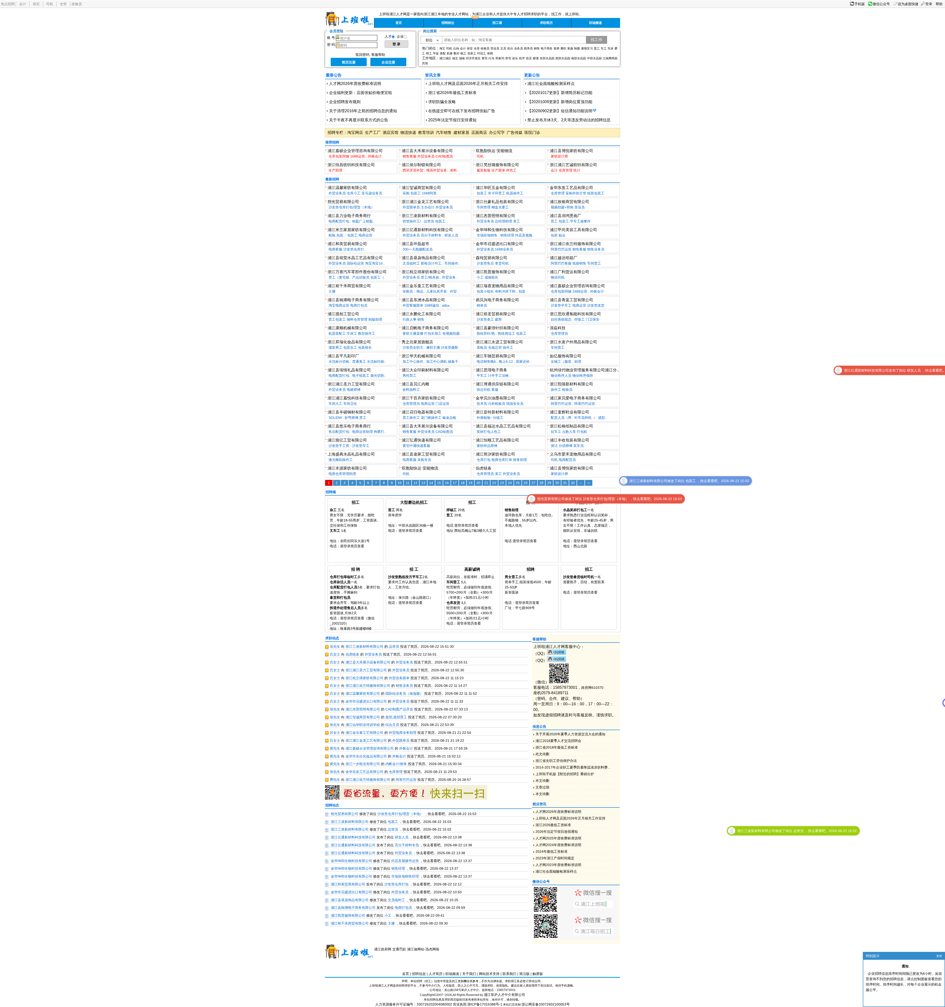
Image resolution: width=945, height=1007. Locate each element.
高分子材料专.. (432, 235)
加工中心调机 (436, 361)
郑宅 (508, 58)
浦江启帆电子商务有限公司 (425, 328)
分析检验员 (496, 404)
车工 (604, 48)
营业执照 (460, 1004)
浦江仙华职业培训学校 (363, 725)
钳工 (429, 53)
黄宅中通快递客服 (416, 446)
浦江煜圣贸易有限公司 (495, 314)
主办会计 (428, 207)
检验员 (567, 390)
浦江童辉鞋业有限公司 (569, 412)
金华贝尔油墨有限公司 (495, 398)
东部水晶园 (547, 58)
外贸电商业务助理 (402, 733)
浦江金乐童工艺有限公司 (423, 286)
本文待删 (542, 781)
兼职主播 (433, 347)
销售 (537, 48)
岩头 (515, 58)
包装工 (471, 53)
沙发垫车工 (360, 446)
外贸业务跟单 (399, 678)
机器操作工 (514, 193)
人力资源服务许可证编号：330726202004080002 (413, 1004)
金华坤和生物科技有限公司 (499, 230)
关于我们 (469, 974)
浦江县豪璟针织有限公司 (497, 328)
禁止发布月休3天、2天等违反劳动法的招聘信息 (569, 120)
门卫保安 (592, 319)
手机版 (859, 4)
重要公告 (334, 75)
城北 (455, 58)
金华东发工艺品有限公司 (571, 188)
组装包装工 (595, 193)
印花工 (481, 53)
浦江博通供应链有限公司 (497, 384)
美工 (516, 221)
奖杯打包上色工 (489, 432)
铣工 (463, 53)
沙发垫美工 (485, 319)
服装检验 (483, 170)
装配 (443, 53)
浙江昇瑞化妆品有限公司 (349, 342)
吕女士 (335, 654)
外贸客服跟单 (413, 305)
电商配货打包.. (340, 221)
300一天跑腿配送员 (418, 249)
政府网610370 (592, 688)
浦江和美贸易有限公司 (347, 244)
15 (439, 483)
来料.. (454, 170)
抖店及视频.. (524, 235)
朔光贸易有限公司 (343, 202)
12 (415, 483)
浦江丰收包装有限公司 (569, 440)
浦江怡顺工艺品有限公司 (497, 440)
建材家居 (461, 132)
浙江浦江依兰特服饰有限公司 (575, 244)
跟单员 (528, 48)
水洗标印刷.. (376, 361)
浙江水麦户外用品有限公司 (573, 342)
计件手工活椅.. (499, 376)
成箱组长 (491, 277)
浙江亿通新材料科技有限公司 (427, 230)
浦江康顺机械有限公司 (347, 328)
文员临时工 (411, 263)
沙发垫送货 (595, 305)
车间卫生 (350, 404)
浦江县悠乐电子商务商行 (349, 426)
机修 (450, 53)
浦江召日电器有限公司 (421, 412)
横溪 (536, 58)
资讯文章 (433, 75)
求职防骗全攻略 (442, 102)
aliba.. (446, 305)
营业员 (494, 48)
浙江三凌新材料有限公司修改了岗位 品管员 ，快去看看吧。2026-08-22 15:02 (623, 831)
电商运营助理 (362, 432)
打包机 (582, 432)
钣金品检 (449, 418)
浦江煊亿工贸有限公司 (347, 440)
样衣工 (511, 170)
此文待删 (542, 754)
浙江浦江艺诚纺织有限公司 (573, 165)
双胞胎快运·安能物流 (494, 151)
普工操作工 (411, 418)
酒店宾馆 (390, 132)
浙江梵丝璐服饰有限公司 (497, 165)
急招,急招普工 (396, 717)
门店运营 (442, 404)
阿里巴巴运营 (561, 249)
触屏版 (538, 974)
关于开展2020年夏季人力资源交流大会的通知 (570, 734)
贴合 (562, 235)
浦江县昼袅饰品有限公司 (423, 258)
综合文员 (392, 725)
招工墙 (497, 23)
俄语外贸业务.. (437, 170)
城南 (462, 58)
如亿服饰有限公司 (565, 356)
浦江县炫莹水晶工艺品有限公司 (355, 258)
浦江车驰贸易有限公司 (495, 356)
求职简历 (546, 23)
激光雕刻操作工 (341, 460)
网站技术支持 (489, 974)
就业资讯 (539, 804)
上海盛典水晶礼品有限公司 (351, 454)
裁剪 (498, 319)
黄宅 (485, 58)
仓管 (63, 4)
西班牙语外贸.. (414, 170)
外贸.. (454, 291)
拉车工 (556, 432)
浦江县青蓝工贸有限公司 (571, 300)
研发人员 (451, 235)
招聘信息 (419, 974)
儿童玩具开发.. (437, 291)
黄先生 (335, 748)
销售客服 (409, 156)
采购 (406, 193)
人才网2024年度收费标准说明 (558, 845)
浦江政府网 (382, 949)
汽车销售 (444, 132)
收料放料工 (411, 390)
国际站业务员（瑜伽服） (404, 693)
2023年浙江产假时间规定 (555, 858)
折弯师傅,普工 (355, 418)
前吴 (529, 58)
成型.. (602, 418)
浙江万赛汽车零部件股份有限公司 (357, 272)
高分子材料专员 (407, 845)
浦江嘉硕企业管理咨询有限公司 (355, 151)
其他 (425, 63)
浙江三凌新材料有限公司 (423, 216)
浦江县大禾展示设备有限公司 (427, 151)
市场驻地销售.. (488, 235)
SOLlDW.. (336, 418)
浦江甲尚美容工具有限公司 (573, 230)
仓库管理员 (559, 333)
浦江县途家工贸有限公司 (423, 454)
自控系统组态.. (562, 319)
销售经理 (507, 235)
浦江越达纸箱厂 (563, 258)
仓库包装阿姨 (339, 156)
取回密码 (362, 55)
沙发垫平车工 (561, 305)
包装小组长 (485, 291)
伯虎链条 (483, 468)
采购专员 (424, 460)
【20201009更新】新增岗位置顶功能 (559, 102)
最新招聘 (332, 179)
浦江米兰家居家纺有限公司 (351, 230)
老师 (556, 48)
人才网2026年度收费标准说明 (355, 83)
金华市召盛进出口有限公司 (499, 244)
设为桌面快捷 (908, 4)
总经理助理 (503, 221)
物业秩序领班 (582, 376)
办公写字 (497, 132)
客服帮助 (378, 55)
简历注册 (349, 62)
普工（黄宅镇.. (340, 277)
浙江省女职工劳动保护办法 (556, 761)
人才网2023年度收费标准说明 (558, 865)
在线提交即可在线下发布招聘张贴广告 (461, 111)
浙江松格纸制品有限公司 (571, 426)
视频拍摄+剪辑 (562, 207)
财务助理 (520, 460)
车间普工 (594, 263)
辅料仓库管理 (357, 319)
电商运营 (365, 235)
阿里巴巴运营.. (562, 404)
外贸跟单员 (411, 207)
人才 (388, 36)
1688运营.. (358, 156)
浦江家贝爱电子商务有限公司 (575, 398)
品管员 (429, 221)
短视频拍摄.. (452, 333)
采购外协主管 (576, 193)
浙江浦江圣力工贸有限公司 (351, 384)
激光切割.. (378, 376)
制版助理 (375, 319)
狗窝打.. (380, 432)
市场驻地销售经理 (405, 876)
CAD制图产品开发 (399, 709)
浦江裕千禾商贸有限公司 (349, 286)
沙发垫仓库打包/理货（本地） (351, 207)
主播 (332, 291)
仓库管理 (565, 170)
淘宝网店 (355, 132)
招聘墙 (331, 492)
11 (408, 483)
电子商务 (546, 48)
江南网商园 (610, 58)
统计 (576, 170)
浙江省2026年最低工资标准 (452, 93)
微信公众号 (881, 4)
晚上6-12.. (507, 361)
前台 (510, 48)
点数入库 (569, 432)
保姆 (490, 53)
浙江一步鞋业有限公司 (363, 764)
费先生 (335, 780)
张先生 (335, 709)
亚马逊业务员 (372, 193)
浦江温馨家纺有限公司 (347, 188)
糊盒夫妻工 (500, 207)
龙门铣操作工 (431, 418)
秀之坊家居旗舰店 (417, 342)
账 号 (331, 38)
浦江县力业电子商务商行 (349, 216)
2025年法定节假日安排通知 (452, 120)
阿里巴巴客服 (561, 263)
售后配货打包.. (340, 432)
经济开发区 (473, 58)
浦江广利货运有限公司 (569, 272)
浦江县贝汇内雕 (415, 384)
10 (400, 483)
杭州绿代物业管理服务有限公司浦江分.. (584, 370)
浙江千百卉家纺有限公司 (423, 398)
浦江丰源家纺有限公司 (347, 468)
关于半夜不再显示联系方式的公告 (358, 120)
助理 (577, 361)
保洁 (554, 446)
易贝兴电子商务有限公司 (497, 300)
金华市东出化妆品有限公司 (366, 756)
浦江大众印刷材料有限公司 (425, 370)
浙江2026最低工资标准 (553, 825)
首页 (398, 23)
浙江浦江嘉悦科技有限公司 (351, 398)
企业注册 (388, 62)
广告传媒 (514, 132)
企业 (400, 36)
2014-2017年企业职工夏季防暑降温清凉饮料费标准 (575, 767)
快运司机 (483, 390)
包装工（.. (378, 277)
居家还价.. (524, 361)
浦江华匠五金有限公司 (495, 188)
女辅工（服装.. (562, 361)
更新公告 (532, 75)
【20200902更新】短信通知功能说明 (559, 111)
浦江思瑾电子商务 (491, 370)
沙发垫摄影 (449, 347)
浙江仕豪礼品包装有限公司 (499, 202)
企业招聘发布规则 (345, 102)
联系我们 (509, 974)
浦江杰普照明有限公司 (495, 216)
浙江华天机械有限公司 (421, 356)
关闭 (939, 956)
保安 (36, 4)
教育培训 (426, 132)
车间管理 (483, 207)
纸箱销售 (579, 263)
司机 (49, 4)
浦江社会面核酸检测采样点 (551, 83)
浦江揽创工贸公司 (343, 314)
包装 (554, 235)
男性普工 (409, 376)
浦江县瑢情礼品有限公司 (349, 370)
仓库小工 (354, 193)
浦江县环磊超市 (415, 244)
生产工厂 (373, 132)
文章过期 (542, 787)
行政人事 (409, 319)
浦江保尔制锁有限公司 (421, 165)
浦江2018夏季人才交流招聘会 (558, 741)
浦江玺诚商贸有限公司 (421, 188)
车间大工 (335, 404)
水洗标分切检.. (340, 361)
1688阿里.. (430, 193)
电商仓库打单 (501, 460)
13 (423, 483)
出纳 (456, 48)
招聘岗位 (447, 23)
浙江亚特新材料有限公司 (497, 412)
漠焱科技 (558, 328)
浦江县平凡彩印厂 (343, 356)
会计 (22, 4)
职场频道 (595, 23)
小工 (480, 277)
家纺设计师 (559, 156)
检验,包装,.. (337, 235)
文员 (503, 48)
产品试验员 (360, 277)
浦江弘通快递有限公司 (421, 440)
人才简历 (435, 974)
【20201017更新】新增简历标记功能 (559, 93)
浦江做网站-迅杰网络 (423, 949)
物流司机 (558, 277)
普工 (597, 48)
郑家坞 (499, 58)
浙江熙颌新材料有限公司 (571, 384)
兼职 (563, 48)
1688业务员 (504, 249)
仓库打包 (483, 460)
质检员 (482, 347)
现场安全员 (514, 404)
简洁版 (524, 974)
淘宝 (442, 48)
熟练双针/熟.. (487, 333)
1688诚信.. (432, 305)
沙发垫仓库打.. (354, 249)
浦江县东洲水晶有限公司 (423, 300)
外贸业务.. (450, 277)
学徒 (436, 53)
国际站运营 (355, 263)
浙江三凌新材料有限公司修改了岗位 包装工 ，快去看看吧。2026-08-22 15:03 (516, 481)
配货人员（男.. (562, 418)
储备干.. (454, 361)
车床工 (352, 333)
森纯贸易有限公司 (491, 258)
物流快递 (408, 132)
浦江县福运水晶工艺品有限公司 (503, 426)
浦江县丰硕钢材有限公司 (349, 412)
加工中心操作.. (414, 361)
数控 (456, 53)
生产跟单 (498, 170)
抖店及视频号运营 (405, 861)
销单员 (482, 305)
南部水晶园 (578, 58)
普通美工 (359, 361)
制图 (577, 48)
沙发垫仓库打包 (396, 884)
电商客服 (335, 249)
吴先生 (335, 646)
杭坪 (522, 58)
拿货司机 (502, 263)
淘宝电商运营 (339, 305)
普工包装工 (337, 319)
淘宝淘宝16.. (375, 263)
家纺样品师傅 (487, 446)
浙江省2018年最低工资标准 (557, 747)
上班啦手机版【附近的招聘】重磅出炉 (565, 774)
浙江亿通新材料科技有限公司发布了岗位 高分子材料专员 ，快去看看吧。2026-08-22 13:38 (846, 703)
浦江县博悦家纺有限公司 (571, 151)
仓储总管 (495, 347)
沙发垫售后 (485, 263)
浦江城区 (445, 58)
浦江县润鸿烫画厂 (565, 216)
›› (588, 483)
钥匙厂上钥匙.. (363, 221)
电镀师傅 (354, 390)
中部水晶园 (594, 58)
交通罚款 (399, 949)
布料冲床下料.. (506, 291)
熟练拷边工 (506, 333)
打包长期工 (432, 333)
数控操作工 (366, 333)
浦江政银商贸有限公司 (569, 202)
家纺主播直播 (413, 333)
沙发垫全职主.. (414, 347)
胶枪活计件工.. (432, 263)
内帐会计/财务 (396, 764)
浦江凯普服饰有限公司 (495, 272)
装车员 (578, 446)
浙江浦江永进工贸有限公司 (499, 342)
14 (431, 483)
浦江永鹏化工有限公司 (421, 314)
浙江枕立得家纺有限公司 (423, 272)
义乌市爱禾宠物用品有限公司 (575, 454)
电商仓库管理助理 (342, 474)
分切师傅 (565, 446)
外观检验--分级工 (490, 418)
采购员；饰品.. (414, 291)
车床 (611, 48)
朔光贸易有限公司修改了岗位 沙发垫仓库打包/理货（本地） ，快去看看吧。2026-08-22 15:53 (432, 499)
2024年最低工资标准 (551, 851)
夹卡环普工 (496, 193)
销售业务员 (595, 249)
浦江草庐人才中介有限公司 (504, 995)
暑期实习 (587, 48)
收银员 (77, 4)
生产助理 (335, 170)
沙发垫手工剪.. (340, 446)
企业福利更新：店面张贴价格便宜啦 (360, 93)
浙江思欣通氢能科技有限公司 (575, 314)
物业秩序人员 (561, 376)
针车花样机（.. (585, 418)
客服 (570, 48)
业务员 (518, 48)
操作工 (508, 347)
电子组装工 (360, 376)
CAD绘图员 (444, 156)
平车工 (482, 376)
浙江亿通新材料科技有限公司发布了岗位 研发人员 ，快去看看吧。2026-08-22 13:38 (734, 370)
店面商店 (479, 132)
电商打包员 (358, 305)
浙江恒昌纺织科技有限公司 (351, 165)
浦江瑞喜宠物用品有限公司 (499, 286)
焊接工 (579, 319)
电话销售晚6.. (487, 361)
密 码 (331, 45)
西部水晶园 (562, 58)
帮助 (939, 4)
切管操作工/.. (413, 221)
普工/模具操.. (431, 277)
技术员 (482, 404)
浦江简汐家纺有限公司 (495, 454)
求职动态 (332, 638)
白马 (491, 58)
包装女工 (350, 347)
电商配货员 (567, 460)
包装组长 (365, 347)
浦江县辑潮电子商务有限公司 (353, 300)
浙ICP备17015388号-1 (484, 1004)
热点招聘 (8, 4)
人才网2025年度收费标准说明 (558, 838)
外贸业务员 (426, 156)
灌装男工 (335, 347)
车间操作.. (452, 263)
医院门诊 (532, 132)
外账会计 (375, 156)
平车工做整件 (580, 221)
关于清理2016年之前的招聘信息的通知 (363, 111)
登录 (928, 4)
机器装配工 (337, 333)
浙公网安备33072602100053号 (545, 1004)
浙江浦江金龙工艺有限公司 (425, 202)
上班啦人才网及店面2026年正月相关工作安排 (468, 83)
